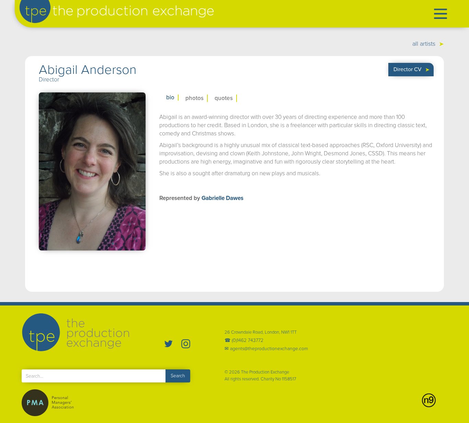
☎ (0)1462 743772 (244, 340)
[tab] (169, 97)
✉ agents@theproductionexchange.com (266, 348)
